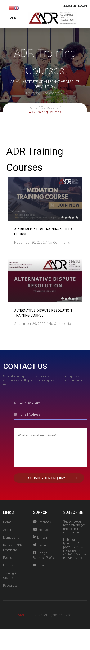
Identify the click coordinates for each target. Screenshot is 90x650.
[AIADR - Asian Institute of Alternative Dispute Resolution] (52, 18)
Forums (8, 565)
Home (7, 522)
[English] (16, 8)
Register (69, 6)
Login (82, 6)
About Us (9, 530)
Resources (10, 585)
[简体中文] (11, 8)
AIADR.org (26, 615)
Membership (11, 537)
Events (7, 557)
